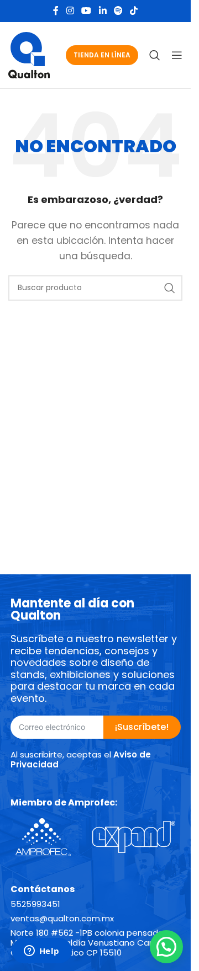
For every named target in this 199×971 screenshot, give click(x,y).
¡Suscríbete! (142, 727)
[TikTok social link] (133, 10)
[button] (166, 946)
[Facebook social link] (55, 10)
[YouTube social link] (86, 10)
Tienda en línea (102, 55)
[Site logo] (29, 54)
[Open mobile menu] (177, 55)
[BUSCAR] (169, 288)
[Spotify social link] (118, 10)
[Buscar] (155, 55)
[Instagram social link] (69, 10)
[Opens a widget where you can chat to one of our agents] (41, 951)
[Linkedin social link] (102, 10)
